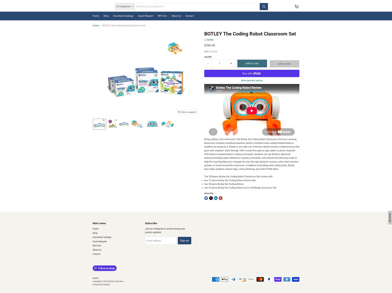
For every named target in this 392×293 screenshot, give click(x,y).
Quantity (208, 57)
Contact (190, 16)
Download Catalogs (123, 16)
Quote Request (145, 16)
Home (96, 16)
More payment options (252, 80)
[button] (99, 124)
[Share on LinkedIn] (216, 198)
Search (96, 278)
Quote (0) (390, 217)
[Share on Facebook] (206, 198)
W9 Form (162, 16)
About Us (176, 16)
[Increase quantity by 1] (231, 63)
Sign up (184, 240)
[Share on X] (211, 198)
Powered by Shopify (101, 284)
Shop (106, 16)
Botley (210, 39)
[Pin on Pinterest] (220, 198)
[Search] (264, 6)
